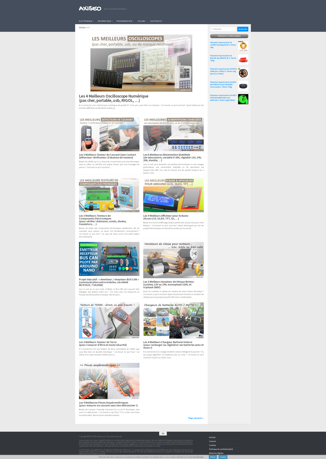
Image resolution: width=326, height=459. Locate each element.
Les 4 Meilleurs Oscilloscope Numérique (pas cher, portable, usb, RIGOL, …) (113, 98)
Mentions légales (216, 453)
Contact (212, 441)
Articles (212, 437)
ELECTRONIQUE (85, 21)
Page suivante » (196, 418)
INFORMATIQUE (104, 21)
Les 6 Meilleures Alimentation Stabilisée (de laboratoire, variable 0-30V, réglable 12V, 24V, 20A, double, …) (172, 157)
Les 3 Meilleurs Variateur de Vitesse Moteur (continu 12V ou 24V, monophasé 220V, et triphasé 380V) (168, 284)
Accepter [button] (223, 457)
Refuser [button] (212, 457)
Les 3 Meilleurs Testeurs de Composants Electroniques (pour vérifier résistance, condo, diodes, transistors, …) (102, 220)
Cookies (212, 445)
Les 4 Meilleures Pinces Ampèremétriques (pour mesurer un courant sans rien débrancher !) (108, 404)
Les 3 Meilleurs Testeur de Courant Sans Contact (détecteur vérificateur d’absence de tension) (107, 156)
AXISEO (90, 9)
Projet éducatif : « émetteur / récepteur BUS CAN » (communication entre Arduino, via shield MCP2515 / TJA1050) (109, 282)
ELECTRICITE (155, 21)
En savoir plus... (199, 457)
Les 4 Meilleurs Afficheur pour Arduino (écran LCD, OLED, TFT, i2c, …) (165, 217)
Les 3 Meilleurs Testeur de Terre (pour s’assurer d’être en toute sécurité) (103, 343)
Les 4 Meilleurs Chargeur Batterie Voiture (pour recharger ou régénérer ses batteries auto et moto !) (173, 344)
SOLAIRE (141, 21)
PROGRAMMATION (124, 21)
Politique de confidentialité (221, 449)
